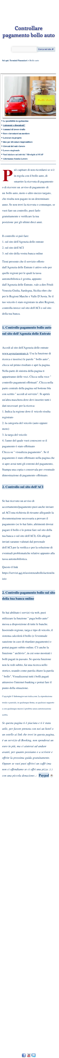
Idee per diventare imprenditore (18, 142)
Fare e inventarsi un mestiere (16, 133)
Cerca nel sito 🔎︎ (46, 49)
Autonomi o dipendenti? (14, 125)
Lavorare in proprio (12, 137)
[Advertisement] (27, 910)
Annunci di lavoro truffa (14, 129)
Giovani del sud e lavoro (14, 146)
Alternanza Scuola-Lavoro (15, 158)
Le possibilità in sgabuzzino (16, 121)
